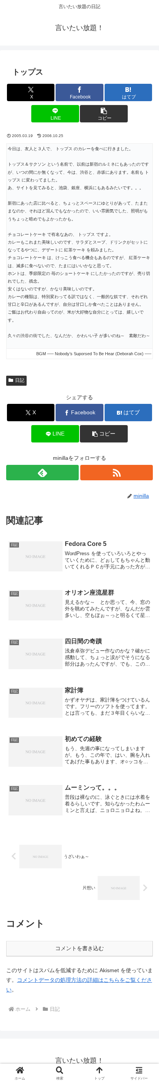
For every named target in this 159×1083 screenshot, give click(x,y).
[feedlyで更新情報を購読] (42, 472)
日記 (19, 380)
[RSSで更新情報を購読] (116, 472)
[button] (104, 113)
